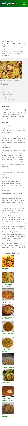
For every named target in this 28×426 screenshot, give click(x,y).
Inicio (3, 40)
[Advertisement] (14, 22)
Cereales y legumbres (16, 40)
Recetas (8, 40)
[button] (13, 3)
